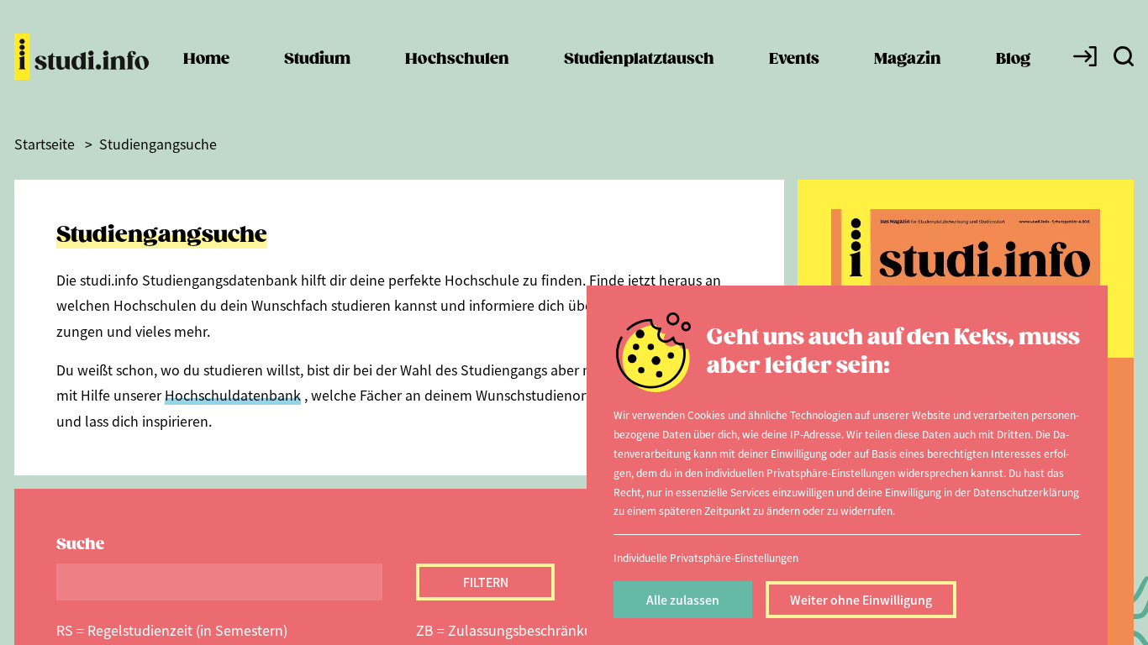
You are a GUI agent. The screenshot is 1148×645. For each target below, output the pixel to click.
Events (794, 59)
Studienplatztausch (639, 59)
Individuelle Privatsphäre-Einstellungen (705, 557)
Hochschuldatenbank (233, 395)
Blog (1013, 59)
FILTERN (485, 582)
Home (206, 59)
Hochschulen (457, 59)
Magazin (907, 59)
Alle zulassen (682, 599)
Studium (317, 59)
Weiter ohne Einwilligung (861, 599)
